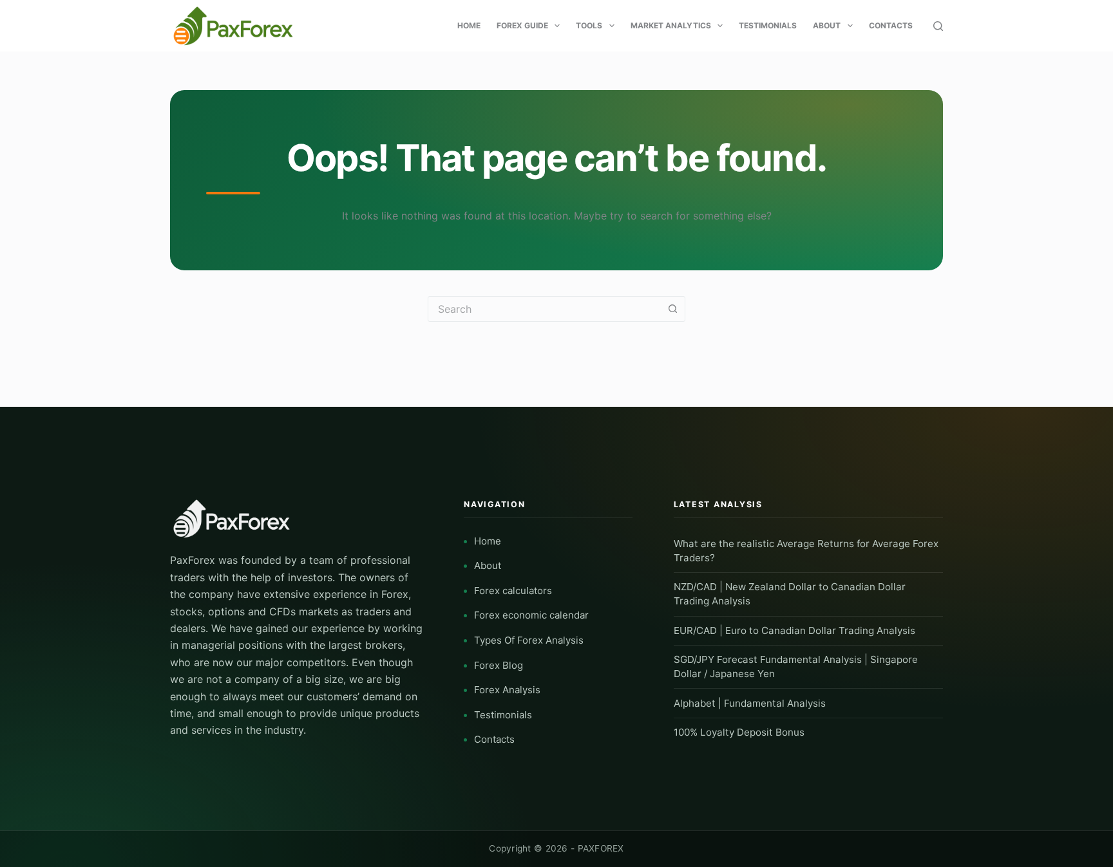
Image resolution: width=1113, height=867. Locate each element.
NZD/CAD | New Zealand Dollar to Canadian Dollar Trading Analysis (790, 594)
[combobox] (544, 309)
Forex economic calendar (531, 615)
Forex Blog (498, 665)
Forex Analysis (507, 690)
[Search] (938, 26)
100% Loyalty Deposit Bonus (739, 732)
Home (468, 25)
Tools (589, 25)
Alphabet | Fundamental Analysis (750, 703)
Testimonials (768, 25)
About (827, 25)
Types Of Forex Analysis (529, 640)
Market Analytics (671, 25)
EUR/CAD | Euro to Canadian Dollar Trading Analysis (794, 630)
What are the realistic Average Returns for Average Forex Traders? (806, 550)
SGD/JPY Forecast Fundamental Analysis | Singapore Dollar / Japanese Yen (796, 666)
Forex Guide (522, 25)
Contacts (891, 25)
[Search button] (672, 309)
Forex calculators (513, 590)
